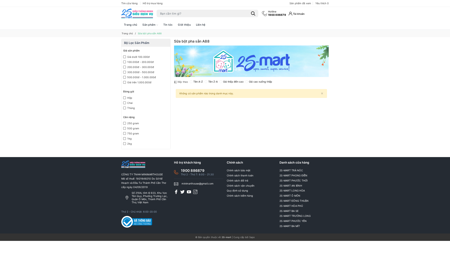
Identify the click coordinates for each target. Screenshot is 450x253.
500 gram (133, 128)
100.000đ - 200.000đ (140, 61)
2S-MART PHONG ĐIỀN (293, 175)
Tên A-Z (198, 81)
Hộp (129, 97)
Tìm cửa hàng (129, 3)
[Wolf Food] (251, 61)
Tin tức (168, 24)
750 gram (133, 133)
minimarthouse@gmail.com (197, 183)
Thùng (131, 107)
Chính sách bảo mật (238, 170)
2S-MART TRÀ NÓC (291, 170)
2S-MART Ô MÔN (289, 195)
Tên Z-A (213, 81)
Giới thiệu (184, 24)
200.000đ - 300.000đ (140, 67)
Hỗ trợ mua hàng (153, 3)
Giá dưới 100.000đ (138, 56)
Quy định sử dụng (237, 190)
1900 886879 (277, 13)
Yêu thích (322, 3)
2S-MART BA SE (288, 210)
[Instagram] (195, 192)
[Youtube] (189, 192)
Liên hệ (200, 24)
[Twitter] (182, 192)
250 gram (133, 123)
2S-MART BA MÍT (289, 226)
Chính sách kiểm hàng (240, 195)
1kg (129, 138)
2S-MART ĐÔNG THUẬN (294, 200)
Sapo (252, 237)
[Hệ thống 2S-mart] (137, 13)
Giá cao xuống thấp (260, 81)
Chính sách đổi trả (237, 180)
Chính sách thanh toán (240, 175)
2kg (129, 143)
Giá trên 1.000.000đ (139, 82)
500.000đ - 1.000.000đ (141, 77)
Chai (130, 102)
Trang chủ (130, 24)
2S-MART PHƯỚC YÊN (293, 220)
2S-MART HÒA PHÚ (291, 205)
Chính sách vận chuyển (240, 185)
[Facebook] (176, 192)
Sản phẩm (149, 24)
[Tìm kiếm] (253, 13)
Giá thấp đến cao (233, 81)
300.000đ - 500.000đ (140, 72)
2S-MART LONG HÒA (292, 190)
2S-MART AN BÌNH (290, 185)
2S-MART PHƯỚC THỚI (293, 180)
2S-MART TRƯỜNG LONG (295, 215)
